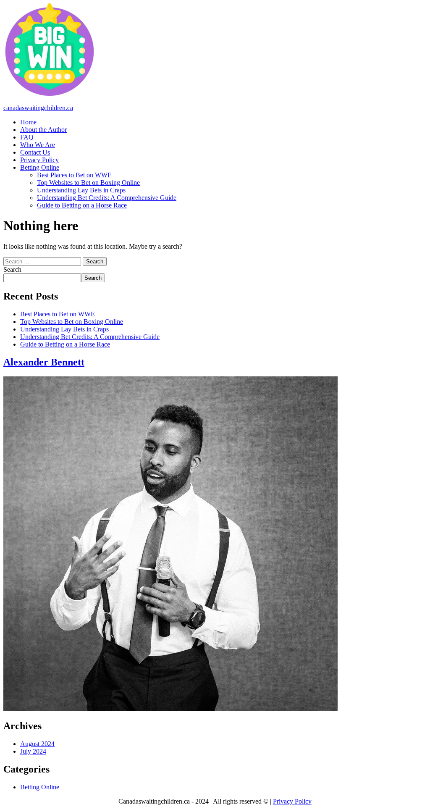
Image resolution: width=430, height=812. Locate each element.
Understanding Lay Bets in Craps (81, 190)
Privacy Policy (39, 159)
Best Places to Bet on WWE (74, 175)
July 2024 (33, 751)
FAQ (27, 137)
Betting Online (39, 167)
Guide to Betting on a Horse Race (82, 205)
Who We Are (37, 144)
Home (28, 122)
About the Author (43, 129)
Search (12, 269)
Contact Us (35, 152)
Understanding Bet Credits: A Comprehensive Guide (106, 197)
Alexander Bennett (43, 362)
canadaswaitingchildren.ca (38, 107)
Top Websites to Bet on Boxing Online (88, 182)
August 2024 (37, 743)
